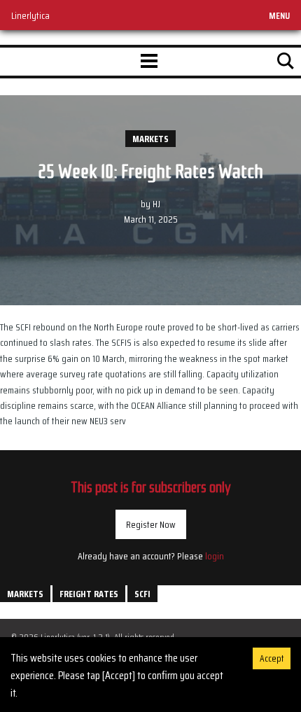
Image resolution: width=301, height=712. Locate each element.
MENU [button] (279, 15)
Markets (150, 138)
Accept (272, 658)
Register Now (151, 524)
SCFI (142, 593)
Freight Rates (88, 593)
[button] (149, 61)
